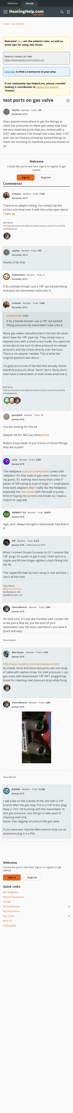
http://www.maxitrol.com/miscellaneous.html (31, 664)
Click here (10, 71)
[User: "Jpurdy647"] (6, 416)
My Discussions (11, 911)
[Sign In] (68, 12)
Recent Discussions (13, 897)
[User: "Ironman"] (6, 195)
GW (13, 540)
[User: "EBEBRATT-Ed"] (6, 514)
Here (20, 41)
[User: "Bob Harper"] (6, 654)
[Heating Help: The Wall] (26, 12)
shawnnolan (18, 274)
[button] (68, 101)
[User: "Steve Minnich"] (7, 235)
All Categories (10, 892)
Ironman (16, 193)
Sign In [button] (26, 177)
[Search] (62, 12)
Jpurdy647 (17, 415)
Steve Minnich (19, 607)
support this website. (47, 87)
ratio (14, 459)
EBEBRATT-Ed (19, 512)
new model (28, 492)
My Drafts (36, 916)
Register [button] (46, 177)
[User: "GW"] (6, 542)
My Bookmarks (36, 906)
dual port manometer (35, 471)
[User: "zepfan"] (6, 111)
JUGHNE (16, 789)
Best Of (7, 920)
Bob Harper (18, 652)
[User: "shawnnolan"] (6, 276)
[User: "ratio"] (6, 461)
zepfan (16, 110)
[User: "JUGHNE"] (6, 791)
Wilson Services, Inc (12, 588)
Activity (7, 901)
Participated (9, 925)
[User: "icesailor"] (7, 400)
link (45, 435)
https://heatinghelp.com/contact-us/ (24, 60)
